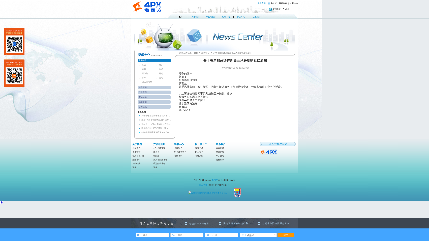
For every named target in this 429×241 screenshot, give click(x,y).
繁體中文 (277, 9)
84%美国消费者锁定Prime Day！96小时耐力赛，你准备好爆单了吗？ (156, 132)
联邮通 (156, 156)
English (286, 9)
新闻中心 (205, 53)
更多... (135, 167)
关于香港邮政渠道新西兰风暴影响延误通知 (232, 53)
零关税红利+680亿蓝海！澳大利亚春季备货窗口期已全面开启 (156, 128)
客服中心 (226, 17)
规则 (161, 73)
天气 (161, 78)
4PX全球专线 (159, 148)
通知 (144, 69)
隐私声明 (203, 185)
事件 (144, 78)
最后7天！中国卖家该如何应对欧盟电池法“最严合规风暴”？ (156, 120)
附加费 (145, 73)
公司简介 (136, 148)
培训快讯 (143, 107)
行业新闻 (143, 92)
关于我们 (196, 17)
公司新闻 (143, 87)
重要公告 (143, 60)
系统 (144, 65)
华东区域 (220, 156)
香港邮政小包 (159, 163)
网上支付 (199, 152)
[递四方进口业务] (269, 152)
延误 (161, 69)
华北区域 (220, 152)
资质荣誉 (136, 152)
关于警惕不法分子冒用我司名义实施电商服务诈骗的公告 (156, 115)
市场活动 (143, 97)
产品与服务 (211, 17)
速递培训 (136, 159)
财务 (161, 65)
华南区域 (220, 148)
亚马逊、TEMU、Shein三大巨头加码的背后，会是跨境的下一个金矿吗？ (156, 124)
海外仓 (156, 152)
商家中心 (241, 17)
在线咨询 (178, 156)
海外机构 (220, 159)
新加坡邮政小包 (160, 159)
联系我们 (257, 17)
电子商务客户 (180, 152)
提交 (286, 235)
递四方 (215, 180)
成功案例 (143, 102)
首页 (180, 17)
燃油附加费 (147, 82)
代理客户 (178, 148)
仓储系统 (199, 156)
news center (156, 56)
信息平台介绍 (138, 156)
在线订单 (199, 148)
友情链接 (136, 163)
